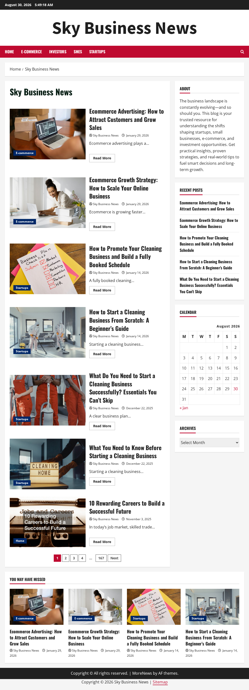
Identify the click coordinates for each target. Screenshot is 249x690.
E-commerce (31, 51)
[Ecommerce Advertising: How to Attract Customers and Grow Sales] (36, 607)
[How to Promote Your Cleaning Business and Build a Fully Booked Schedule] (154, 607)
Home (9, 51)
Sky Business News (124, 28)
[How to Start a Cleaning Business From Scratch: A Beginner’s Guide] (212, 607)
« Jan (184, 407)
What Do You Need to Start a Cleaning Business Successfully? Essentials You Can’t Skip (48, 400)
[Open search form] (242, 51)
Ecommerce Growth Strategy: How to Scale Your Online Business (48, 202)
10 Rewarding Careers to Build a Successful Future (48, 522)
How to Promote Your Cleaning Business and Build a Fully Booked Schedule (48, 269)
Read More (104, 158)
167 (101, 558)
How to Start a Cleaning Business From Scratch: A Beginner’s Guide (48, 332)
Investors (57, 51)
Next (114, 558)
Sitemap (160, 682)
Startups (97, 51)
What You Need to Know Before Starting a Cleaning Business (48, 464)
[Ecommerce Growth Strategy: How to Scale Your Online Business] (95, 607)
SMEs (78, 51)
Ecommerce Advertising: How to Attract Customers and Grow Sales (48, 134)
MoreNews (142, 673)
